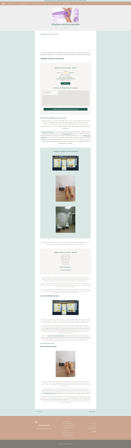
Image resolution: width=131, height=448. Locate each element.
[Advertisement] (65, 43)
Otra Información (69, 77)
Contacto (59, 3)
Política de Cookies (92, 428)
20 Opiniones (71, 72)
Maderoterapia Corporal (48, 131)
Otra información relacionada (65, 270)
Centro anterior (38, 411)
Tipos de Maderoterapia (67, 423)
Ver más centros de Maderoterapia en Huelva (65, 109)
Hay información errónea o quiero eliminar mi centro (67, 0)
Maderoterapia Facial (67, 133)
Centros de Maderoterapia (23, 3)
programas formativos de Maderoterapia (56, 335)
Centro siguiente (92, 411)
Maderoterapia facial (68, 427)
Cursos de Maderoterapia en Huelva (47, 343)
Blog (54, 3)
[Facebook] (93, 431)
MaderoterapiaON (43, 34)
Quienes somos (66, 3)
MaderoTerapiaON (11, 3)
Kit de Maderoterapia (47, 3)
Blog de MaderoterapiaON (67, 435)
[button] (15, 3)
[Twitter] (95, 431)
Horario (60, 77)
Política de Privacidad (91, 426)
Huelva (65, 27)
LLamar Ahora (65, 83)
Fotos (64, 77)
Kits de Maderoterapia (71, 78)
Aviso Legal (93, 425)
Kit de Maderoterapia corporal (49, 393)
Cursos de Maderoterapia (35, 3)
